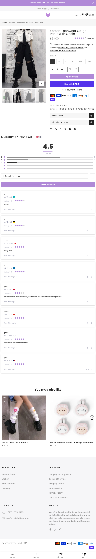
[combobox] (92, 175)
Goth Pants (78, 109)
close (3, 3)
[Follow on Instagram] (55, 530)
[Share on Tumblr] (65, 129)
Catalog (6, 488)
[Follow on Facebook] (50, 530)
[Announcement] (48, 2)
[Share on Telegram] (70, 129)
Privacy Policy (55, 492)
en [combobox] (41, 137)
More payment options (72, 90)
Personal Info (8, 474)
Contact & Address (58, 497)
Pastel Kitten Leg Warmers (15, 442)
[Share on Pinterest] (60, 129)
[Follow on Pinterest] (60, 530)
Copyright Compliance (60, 474)
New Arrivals (89, 109)
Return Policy (55, 488)
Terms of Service (57, 479)
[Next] (92, 417)
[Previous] (4, 417)
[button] (84, 39)
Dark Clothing (66, 109)
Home (4, 22)
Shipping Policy (56, 483)
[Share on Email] (75, 129)
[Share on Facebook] (51, 129)
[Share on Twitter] (56, 129)
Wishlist (5, 479)
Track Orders (8, 483)
